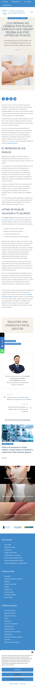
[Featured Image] (17, 433)
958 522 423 (8, 5)
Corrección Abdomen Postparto (13, 637)
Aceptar (17, 670)
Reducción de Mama (10, 616)
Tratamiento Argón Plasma (11, 642)
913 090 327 (17, 1)
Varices (6, 618)
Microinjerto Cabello (10, 595)
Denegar (17, 674)
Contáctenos (8, 550)
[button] (32, 652)
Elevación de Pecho (9, 613)
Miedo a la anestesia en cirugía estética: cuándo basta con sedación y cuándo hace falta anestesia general (17, 449)
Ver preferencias (17, 679)
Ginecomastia (8, 634)
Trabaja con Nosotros (10, 552)
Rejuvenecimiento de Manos (12, 631)
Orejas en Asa (8, 589)
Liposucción (7, 621)
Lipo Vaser (7, 639)
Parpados (7, 581)
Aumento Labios (9, 592)
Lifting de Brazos (9, 626)
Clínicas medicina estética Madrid (13, 560)
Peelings (6, 587)
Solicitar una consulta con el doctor (17, 325)
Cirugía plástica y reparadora (12, 555)
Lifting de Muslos (9, 629)
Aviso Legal (22, 683)
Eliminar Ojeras (8, 597)
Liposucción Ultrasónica (11, 624)
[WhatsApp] (2, 351)
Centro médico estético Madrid (13, 558)
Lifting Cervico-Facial (10, 584)
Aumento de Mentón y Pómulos (13, 579)
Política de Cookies (14, 683)
